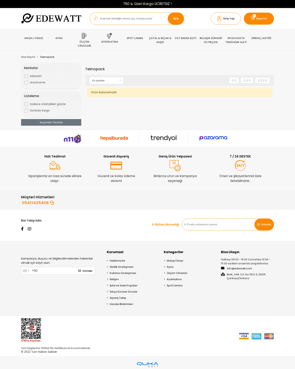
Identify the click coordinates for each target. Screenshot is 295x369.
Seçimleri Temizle (51, 122)
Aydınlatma (174, 279)
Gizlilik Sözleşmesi (121, 267)
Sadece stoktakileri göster (48, 104)
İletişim (114, 279)
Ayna (170, 267)
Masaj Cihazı (175, 261)
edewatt (36, 76)
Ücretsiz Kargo (40, 110)
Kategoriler (173, 252)
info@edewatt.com (239, 268)
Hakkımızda (117, 261)
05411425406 (36, 203)
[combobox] (26, 270)
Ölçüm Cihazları (177, 273)
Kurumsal (115, 252)
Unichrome (37, 82)
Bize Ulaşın (230, 252)
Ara (176, 18)
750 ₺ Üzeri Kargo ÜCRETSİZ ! (147, 3)
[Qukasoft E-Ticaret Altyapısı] (147, 364)
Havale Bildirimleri (121, 304)
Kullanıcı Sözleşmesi (123, 273)
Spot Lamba (174, 285)
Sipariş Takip (118, 298)
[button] (226, 19)
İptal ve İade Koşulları (123, 285)
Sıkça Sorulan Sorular (123, 292)
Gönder (266, 224)
